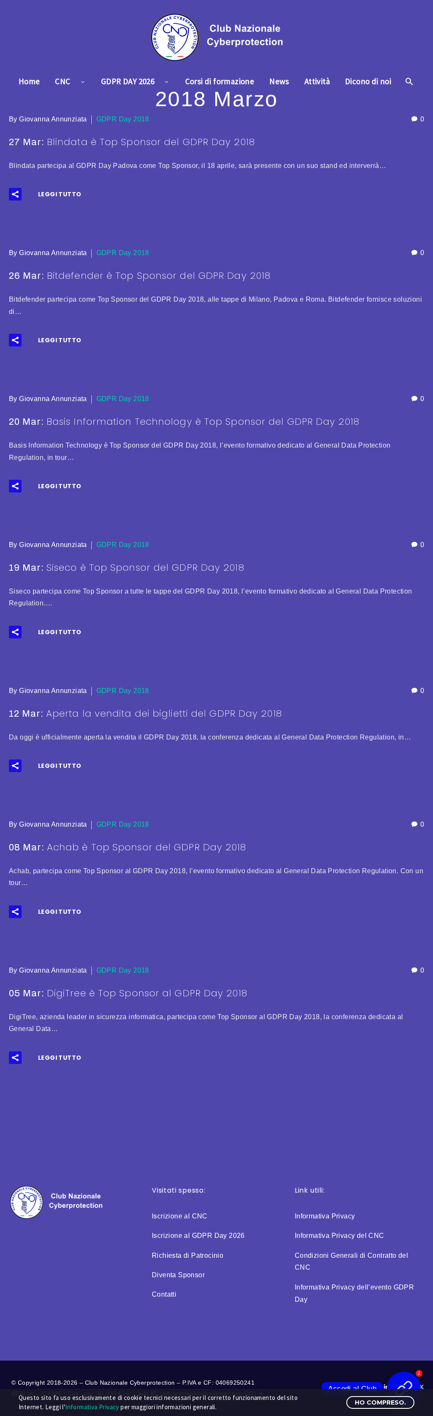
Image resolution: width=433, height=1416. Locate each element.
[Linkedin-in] (386, 1387)
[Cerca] (408, 81)
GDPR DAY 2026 (127, 81)
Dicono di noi (368, 81)
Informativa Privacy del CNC (339, 1235)
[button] (15, 194)
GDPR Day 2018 (122, 119)
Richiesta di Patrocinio (187, 1255)
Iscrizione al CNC (180, 1216)
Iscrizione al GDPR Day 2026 (198, 1235)
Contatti (164, 1294)
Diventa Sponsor (178, 1275)
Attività (317, 81)
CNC (62, 81)
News (279, 81)
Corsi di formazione (220, 81)
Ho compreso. (380, 1402)
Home (29, 81)
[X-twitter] (421, 1387)
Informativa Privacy (325, 1216)
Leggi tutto (59, 194)
